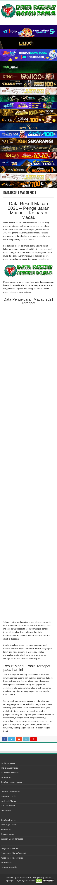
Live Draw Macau (8, 763)
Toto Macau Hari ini (9, 867)
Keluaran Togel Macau (10, 791)
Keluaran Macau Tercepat (12, 839)
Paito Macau (6, 810)
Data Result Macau (9, 820)
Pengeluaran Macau (9, 848)
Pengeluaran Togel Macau (12, 858)
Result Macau (6, 862)
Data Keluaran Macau (10, 772)
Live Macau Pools (8, 796)
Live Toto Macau (8, 806)
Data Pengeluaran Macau (11, 782)
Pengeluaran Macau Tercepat (13, 853)
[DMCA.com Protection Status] (45, 881)
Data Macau (6, 777)
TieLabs (48, 877)
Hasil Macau (6, 829)
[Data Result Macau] (28, 10)
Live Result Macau (8, 801)
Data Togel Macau (8, 825)
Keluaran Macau (7, 834)
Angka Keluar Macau (9, 768)
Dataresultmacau (24, 877)
